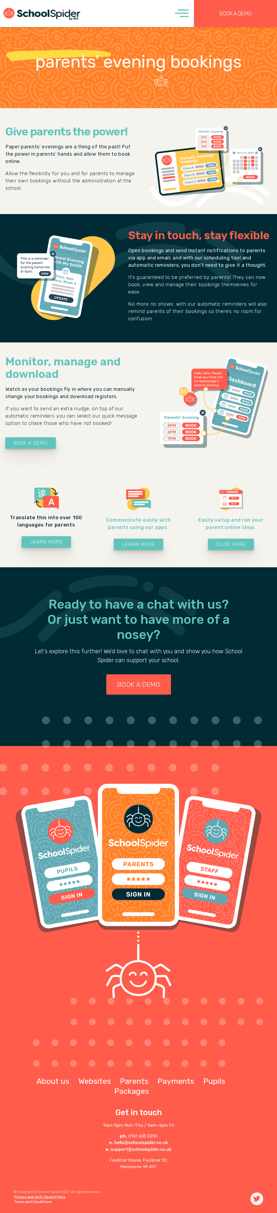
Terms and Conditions (33, 1202)
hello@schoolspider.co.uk (141, 1142)
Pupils (214, 1081)
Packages (131, 1091)
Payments (176, 1081)
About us (53, 1081)
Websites (94, 1081)
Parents (134, 1081)
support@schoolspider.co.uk (141, 1149)
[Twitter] (256, 1198)
